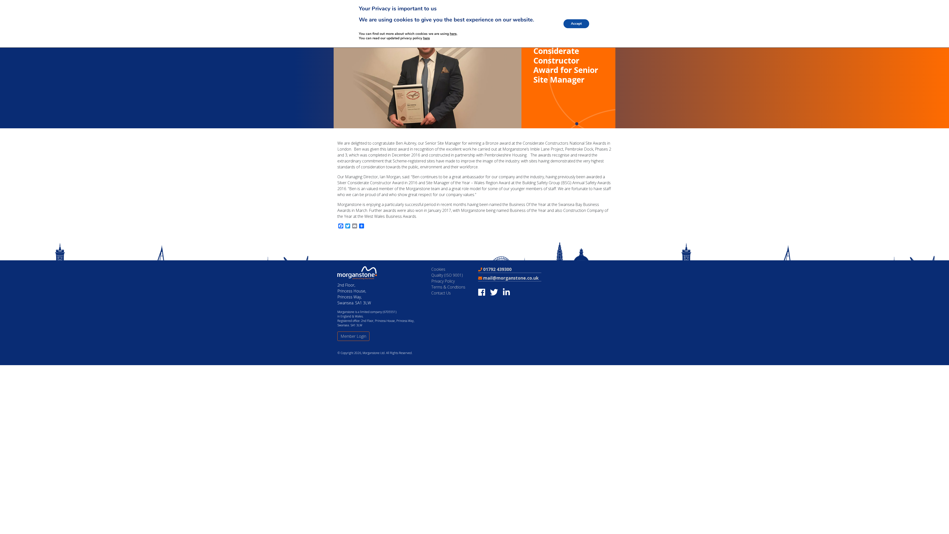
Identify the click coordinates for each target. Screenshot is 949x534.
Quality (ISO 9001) (447, 275)
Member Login (353, 336)
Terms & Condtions (448, 287)
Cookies (438, 269)
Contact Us (441, 293)
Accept (576, 23)
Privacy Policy (443, 281)
